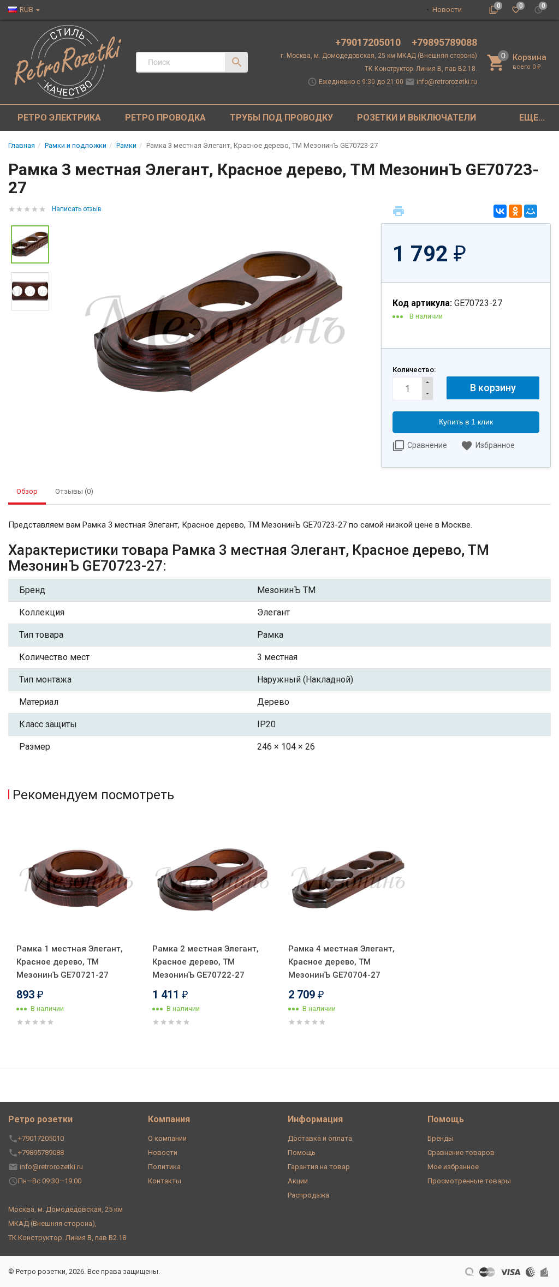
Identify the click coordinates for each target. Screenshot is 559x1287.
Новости (447, 9)
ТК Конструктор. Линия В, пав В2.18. (421, 69)
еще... (532, 117)
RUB (26, 9)
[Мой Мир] (530, 211)
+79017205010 (369, 42)
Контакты (164, 1181)
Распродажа (308, 1195)
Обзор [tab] (27, 491)
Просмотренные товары (469, 1181)
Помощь (302, 1152)
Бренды (440, 1138)
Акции (298, 1181)
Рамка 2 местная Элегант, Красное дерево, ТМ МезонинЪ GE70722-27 (205, 962)
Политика (164, 1167)
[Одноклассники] (515, 211)
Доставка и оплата (320, 1138)
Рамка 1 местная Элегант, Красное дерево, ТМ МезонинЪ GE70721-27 (69, 962)
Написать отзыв (77, 209)
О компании (167, 1138)
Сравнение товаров (461, 1152)
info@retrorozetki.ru (447, 82)
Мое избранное (453, 1167)
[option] (215, 323)
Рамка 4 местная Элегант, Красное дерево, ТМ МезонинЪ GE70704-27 (341, 962)
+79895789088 (444, 42)
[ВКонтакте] (500, 211)
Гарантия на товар (319, 1167)
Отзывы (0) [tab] (74, 491)
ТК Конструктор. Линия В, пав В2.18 (67, 1238)
